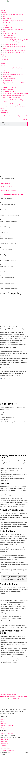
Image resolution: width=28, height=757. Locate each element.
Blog (2, 55)
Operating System (8, 23)
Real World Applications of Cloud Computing (12, 194)
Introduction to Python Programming (13, 42)
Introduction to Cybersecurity (11, 44)
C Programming (7, 27)
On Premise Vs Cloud (6, 186)
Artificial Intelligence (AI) (10, 38)
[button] (14, 61)
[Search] (27, 124)
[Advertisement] (14, 141)
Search (2, 122)
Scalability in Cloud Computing (8, 190)
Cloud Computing (8, 35)
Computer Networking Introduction (13, 14)
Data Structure (7, 18)
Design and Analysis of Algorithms (13, 20)
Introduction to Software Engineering (14, 50)
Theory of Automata (9, 25)
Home (3, 10)
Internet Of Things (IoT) (9, 33)
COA (4, 31)
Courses (3, 12)
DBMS (4, 16)
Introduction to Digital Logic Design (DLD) (15, 40)
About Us (4, 57)
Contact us (4, 59)
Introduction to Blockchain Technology (14, 52)
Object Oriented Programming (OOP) (13, 29)
